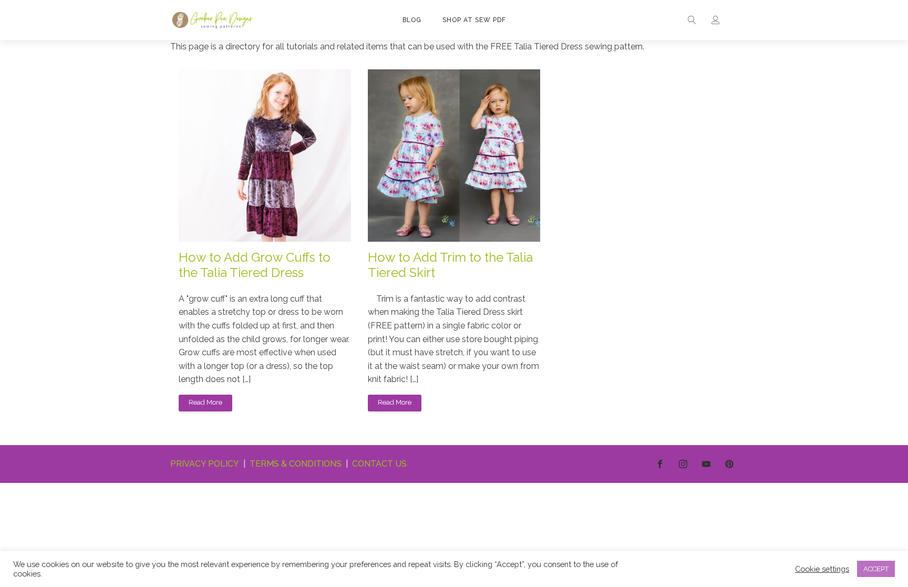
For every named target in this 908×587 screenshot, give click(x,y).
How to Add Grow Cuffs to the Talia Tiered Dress (255, 265)
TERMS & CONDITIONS (296, 464)
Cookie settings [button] (822, 568)
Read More (205, 402)
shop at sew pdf (474, 20)
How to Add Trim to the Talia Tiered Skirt (450, 265)
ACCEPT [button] (876, 569)
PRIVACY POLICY (204, 464)
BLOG (412, 20)
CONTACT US (379, 464)
